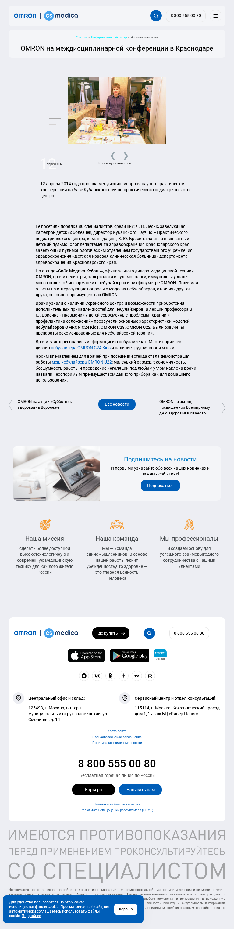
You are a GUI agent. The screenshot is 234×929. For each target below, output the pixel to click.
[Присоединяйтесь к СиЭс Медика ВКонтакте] (97, 676)
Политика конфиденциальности (117, 743)
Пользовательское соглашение (117, 737)
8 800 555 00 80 (117, 763)
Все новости (117, 404)
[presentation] (110, 155)
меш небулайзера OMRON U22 (82, 362)
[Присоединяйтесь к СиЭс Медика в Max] (84, 676)
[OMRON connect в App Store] (86, 655)
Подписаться (160, 485)
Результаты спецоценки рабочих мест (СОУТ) (117, 810)
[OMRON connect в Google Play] (129, 655)
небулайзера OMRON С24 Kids (81, 347)
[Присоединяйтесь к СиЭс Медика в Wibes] (137, 676)
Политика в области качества (117, 804)
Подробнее (31, 916)
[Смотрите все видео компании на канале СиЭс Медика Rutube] (150, 676)
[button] (55, 119)
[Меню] (215, 15)
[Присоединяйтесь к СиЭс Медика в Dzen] (124, 676)
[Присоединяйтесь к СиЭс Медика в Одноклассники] (110, 676)
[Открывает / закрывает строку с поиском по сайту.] (155, 15)
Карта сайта (117, 731)
